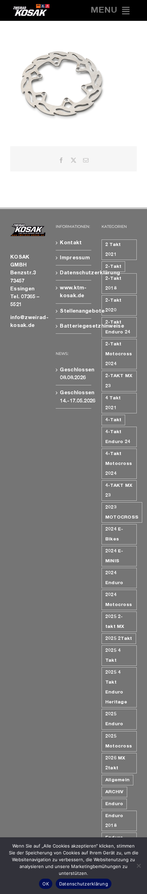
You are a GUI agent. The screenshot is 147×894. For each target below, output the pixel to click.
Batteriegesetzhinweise (74, 326)
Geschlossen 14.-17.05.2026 (74, 396)
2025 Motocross (118, 741)
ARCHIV (114, 791)
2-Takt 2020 (113, 305)
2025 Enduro (114, 719)
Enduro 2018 (114, 820)
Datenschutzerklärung (74, 272)
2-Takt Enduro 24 (118, 327)
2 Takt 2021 (113, 249)
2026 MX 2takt (115, 763)
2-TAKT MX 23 (119, 380)
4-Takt (113, 419)
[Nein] (138, 865)
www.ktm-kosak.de (73, 291)
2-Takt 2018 (113, 283)
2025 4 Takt (113, 655)
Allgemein (117, 780)
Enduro (114, 803)
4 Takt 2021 (113, 403)
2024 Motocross (118, 599)
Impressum (74, 257)
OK (45, 883)
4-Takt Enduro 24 (118, 436)
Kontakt (71, 242)
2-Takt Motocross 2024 (118, 354)
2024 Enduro (114, 577)
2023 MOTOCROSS (122, 512)
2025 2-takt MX (114, 621)
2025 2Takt (118, 638)
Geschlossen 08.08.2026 (74, 373)
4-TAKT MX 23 (119, 490)
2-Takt (113, 266)
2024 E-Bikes (114, 534)
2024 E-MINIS (114, 556)
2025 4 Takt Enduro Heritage (116, 687)
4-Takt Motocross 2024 (118, 463)
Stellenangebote (74, 311)
